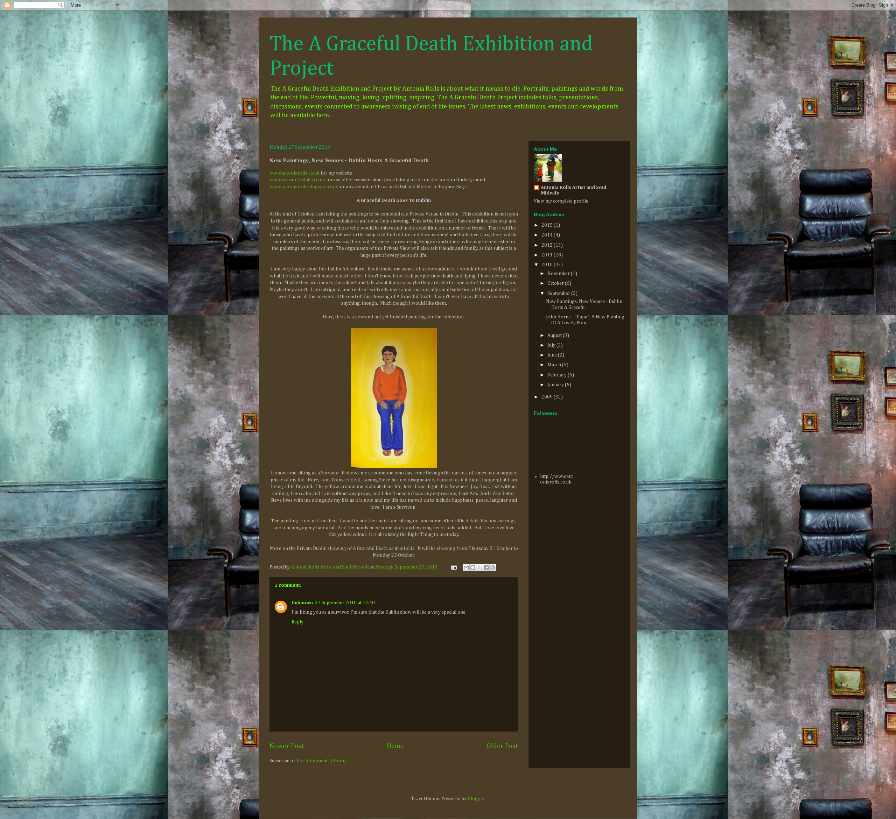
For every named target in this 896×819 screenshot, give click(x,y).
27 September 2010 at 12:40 (345, 602)
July (551, 345)
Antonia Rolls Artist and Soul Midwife (573, 190)
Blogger (476, 798)
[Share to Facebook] (486, 567)
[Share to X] (479, 567)
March (554, 364)
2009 (547, 397)
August (555, 335)
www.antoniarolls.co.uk (295, 173)
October (556, 283)
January (556, 384)
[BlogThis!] (472, 567)
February (557, 375)
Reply (297, 622)
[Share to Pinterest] (492, 567)
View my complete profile (561, 201)
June (552, 355)
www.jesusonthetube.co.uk (297, 179)
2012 (547, 245)
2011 (547, 255)
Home (395, 746)
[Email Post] (453, 567)
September (559, 293)
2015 (547, 225)
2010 (547, 264)
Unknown (302, 602)
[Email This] (466, 567)
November (559, 273)
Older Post (502, 746)
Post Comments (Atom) (321, 760)
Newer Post (287, 746)
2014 (547, 235)
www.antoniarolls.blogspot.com (303, 186)
